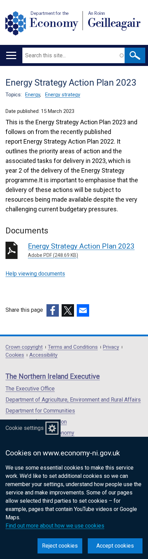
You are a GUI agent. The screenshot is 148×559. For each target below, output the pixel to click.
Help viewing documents (35, 273)
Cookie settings (25, 428)
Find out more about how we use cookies (55, 525)
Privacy (111, 347)
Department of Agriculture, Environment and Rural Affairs (73, 399)
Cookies (15, 355)
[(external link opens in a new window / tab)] (52, 310)
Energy (32, 94)
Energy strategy (62, 94)
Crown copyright (24, 347)
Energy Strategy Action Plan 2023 (81, 250)
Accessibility (43, 355)
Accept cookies (115, 545)
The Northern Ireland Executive (53, 376)
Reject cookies (60, 545)
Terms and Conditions (73, 347)
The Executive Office (30, 388)
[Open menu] (11, 55)
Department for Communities (40, 410)
